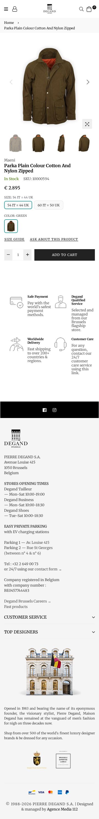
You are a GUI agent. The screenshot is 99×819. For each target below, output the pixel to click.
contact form (46, 569)
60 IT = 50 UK (49, 205)
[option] (49, 86)
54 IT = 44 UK (18, 205)
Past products (16, 606)
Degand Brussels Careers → (27, 601)
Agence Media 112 (62, 809)
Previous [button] (11, 81)
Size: (18, 197)
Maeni (9, 160)
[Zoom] (87, 124)
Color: (15, 216)
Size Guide (14, 239)
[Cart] (89, 8)
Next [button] (88, 81)
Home (9, 23)
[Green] (11, 226)
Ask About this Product (54, 239)
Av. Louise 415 (38, 542)
